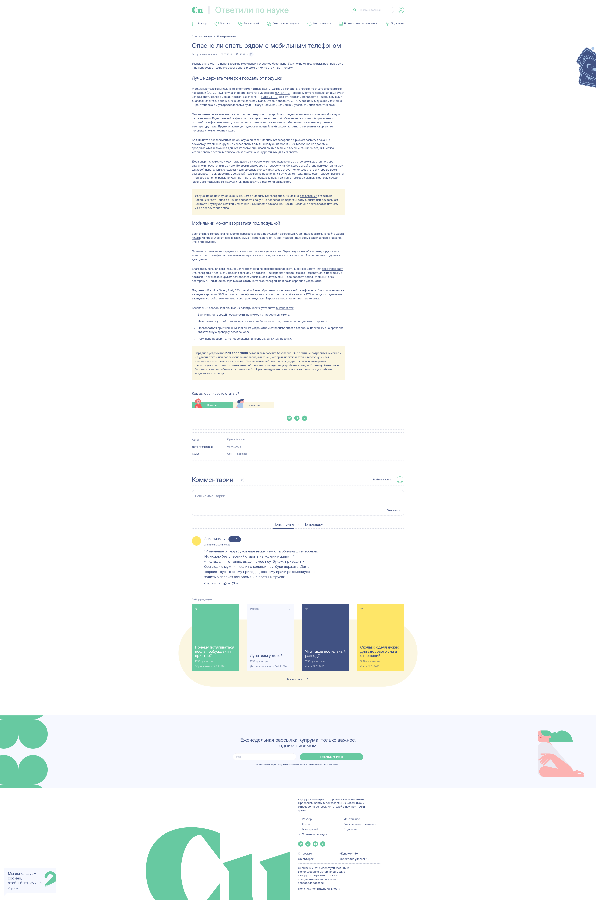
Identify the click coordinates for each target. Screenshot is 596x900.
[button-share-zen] (315, 844)
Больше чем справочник (360, 23)
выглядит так (284, 308)
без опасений (308, 195)
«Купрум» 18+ (348, 853)
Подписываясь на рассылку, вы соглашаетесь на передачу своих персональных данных (298, 764)
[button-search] (354, 10)
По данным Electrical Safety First (212, 290)
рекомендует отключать (274, 369)
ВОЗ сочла (327, 148)
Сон (229, 453)
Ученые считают (202, 63)
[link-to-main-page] (197, 10)
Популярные (283, 524)
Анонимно (212, 539)
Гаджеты (241, 453)
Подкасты (397, 23)
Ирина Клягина (208, 54)
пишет (196, 237)
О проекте (305, 853)
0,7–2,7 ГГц (282, 92)
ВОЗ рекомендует (280, 169)
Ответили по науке (285, 23)
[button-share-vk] (289, 418)
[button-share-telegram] (297, 418)
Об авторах (306, 859)
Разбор (202, 23)
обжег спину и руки (318, 251)
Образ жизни (202, 666)
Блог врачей (251, 23)
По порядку (313, 524)
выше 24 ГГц (269, 96)
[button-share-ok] (304, 418)
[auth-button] (401, 10)
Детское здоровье (260, 666)
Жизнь (224, 23)
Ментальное (321, 23)
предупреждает (332, 268)
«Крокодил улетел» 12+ (355, 859)
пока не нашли (225, 130)
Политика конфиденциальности (319, 888)
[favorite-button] (251, 54)
